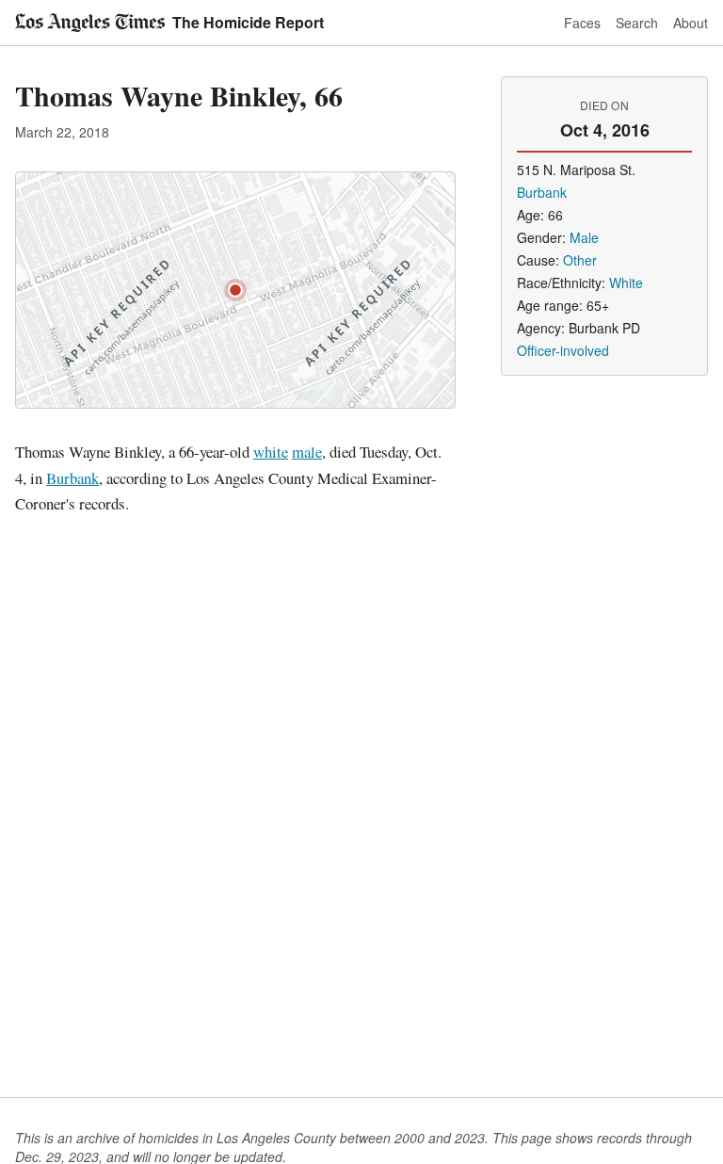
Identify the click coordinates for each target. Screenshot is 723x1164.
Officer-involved (563, 350)
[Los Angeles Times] (90, 22)
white (270, 451)
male (307, 451)
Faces (582, 22)
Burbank (72, 478)
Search (637, 22)
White (626, 282)
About (690, 22)
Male (584, 237)
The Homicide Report (248, 22)
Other (580, 260)
